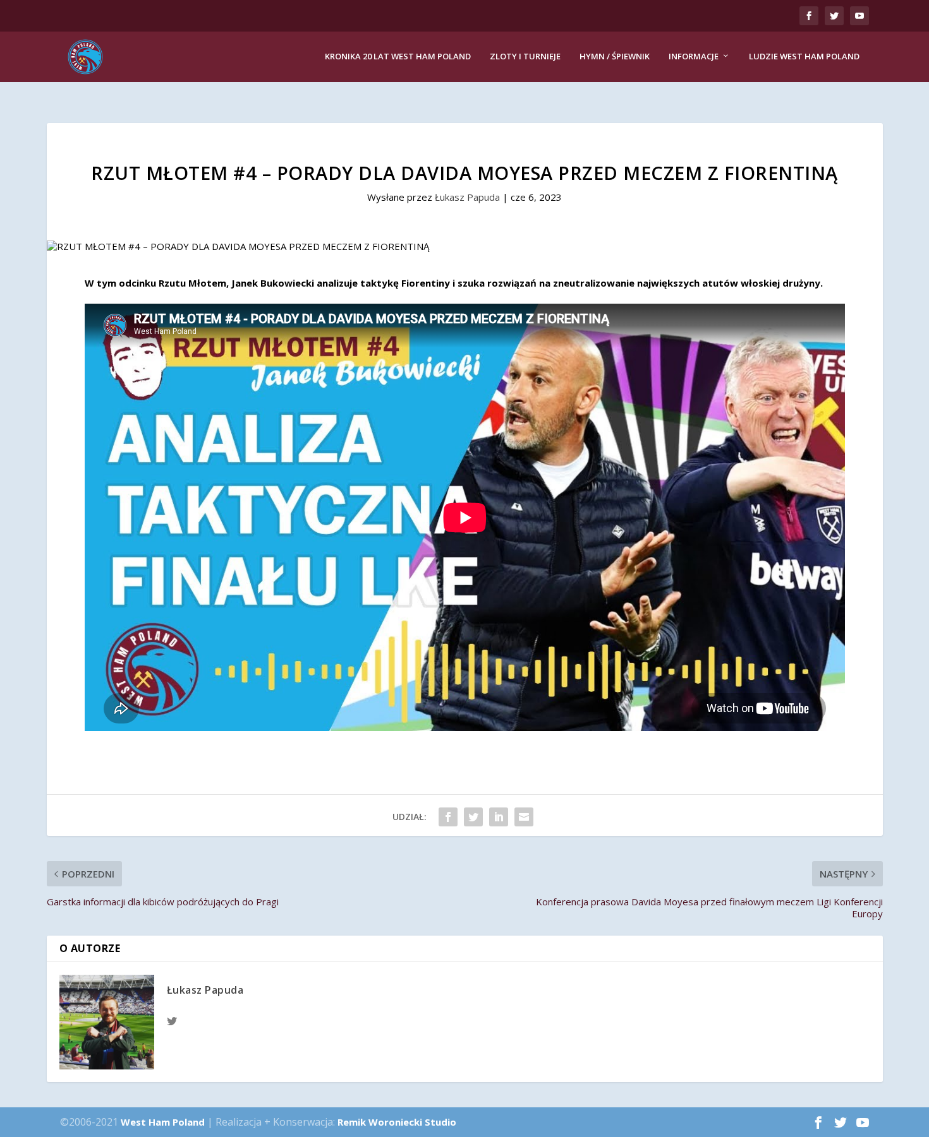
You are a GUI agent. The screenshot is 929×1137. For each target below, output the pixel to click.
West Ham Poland (163, 1122)
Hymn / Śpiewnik (615, 56)
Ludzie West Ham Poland (804, 56)
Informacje (694, 56)
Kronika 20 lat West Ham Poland (398, 56)
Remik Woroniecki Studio (396, 1122)
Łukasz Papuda (467, 197)
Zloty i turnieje (525, 56)
